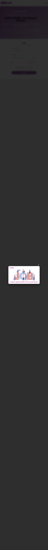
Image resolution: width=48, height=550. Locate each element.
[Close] (38, 265)
